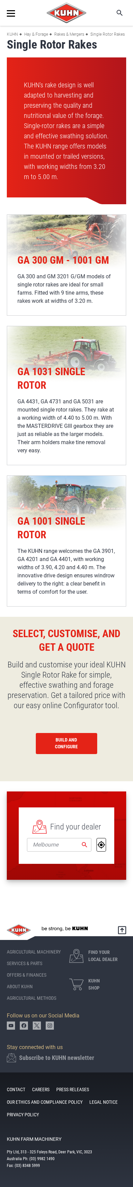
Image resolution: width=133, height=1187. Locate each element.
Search (115, 13)
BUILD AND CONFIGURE (66, 743)
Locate (101, 845)
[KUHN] (66, 13)
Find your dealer (75, 827)
